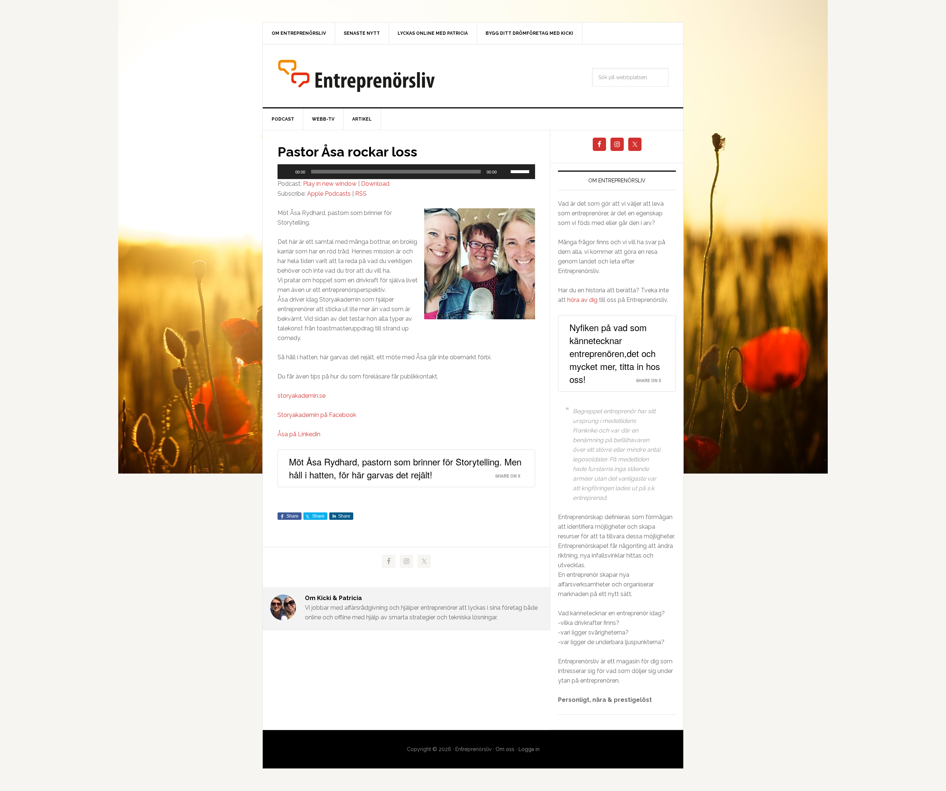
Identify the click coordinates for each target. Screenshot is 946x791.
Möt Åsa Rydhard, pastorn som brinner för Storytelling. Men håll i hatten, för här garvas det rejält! (405, 468)
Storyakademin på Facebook (317, 414)
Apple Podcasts (329, 193)
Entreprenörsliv (356, 75)
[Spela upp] (287, 171)
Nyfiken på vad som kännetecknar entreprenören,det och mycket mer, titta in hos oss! (614, 353)
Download (375, 183)
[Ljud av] (504, 171)
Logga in (529, 749)
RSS (361, 193)
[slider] (521, 171)
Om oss (505, 749)
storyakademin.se (302, 395)
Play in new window (330, 183)
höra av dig (582, 299)
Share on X (507, 476)
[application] (406, 171)
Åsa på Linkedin (299, 434)
